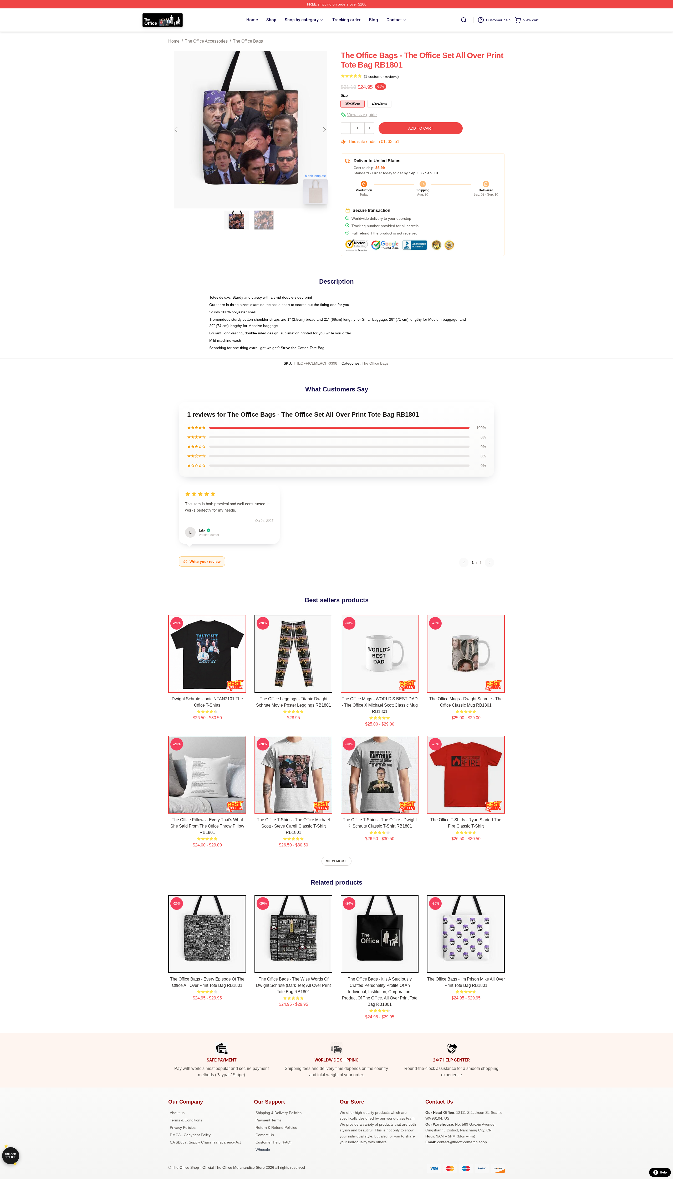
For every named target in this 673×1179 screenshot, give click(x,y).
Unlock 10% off (10, 1155)
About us (177, 1113)
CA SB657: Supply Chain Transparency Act (205, 1142)
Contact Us (265, 1135)
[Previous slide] (176, 129)
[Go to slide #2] (264, 220)
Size (344, 95)
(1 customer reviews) (381, 76)
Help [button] (663, 1172)
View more (336, 861)
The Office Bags (248, 41)
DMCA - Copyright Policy (190, 1135)
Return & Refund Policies (276, 1127)
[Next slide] (324, 129)
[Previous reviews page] (463, 562)
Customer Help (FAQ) (274, 1142)
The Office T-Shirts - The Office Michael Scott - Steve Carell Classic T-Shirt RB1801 (293, 826)
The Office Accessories (206, 41)
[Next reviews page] (489, 562)
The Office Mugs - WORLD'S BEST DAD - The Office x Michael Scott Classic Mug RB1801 (380, 705)
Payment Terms (269, 1120)
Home (174, 41)
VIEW (207, 687)
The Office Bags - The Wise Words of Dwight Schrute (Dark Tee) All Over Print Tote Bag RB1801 (293, 985)
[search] (463, 20)
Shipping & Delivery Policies (279, 1113)
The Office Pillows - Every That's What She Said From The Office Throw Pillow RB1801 (207, 826)
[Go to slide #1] (236, 220)
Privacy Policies (183, 1127)
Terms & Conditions (186, 1120)
